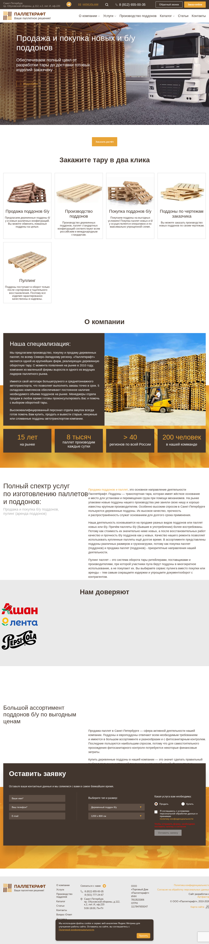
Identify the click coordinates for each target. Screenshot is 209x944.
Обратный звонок (169, 4)
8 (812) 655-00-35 (132, 4)
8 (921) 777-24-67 (94, 894)
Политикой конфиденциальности (76, 929)
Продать (163, 804)
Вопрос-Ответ (64, 914)
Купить (189, 804)
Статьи (183, 16)
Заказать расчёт (105, 141)
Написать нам (90, 4)
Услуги (108, 16)
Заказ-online (195, 4)
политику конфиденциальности (176, 818)
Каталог (166, 16)
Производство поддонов (138, 16)
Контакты (199, 16)
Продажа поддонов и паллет (108, 489)
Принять (143, 935)
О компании (88, 16)
